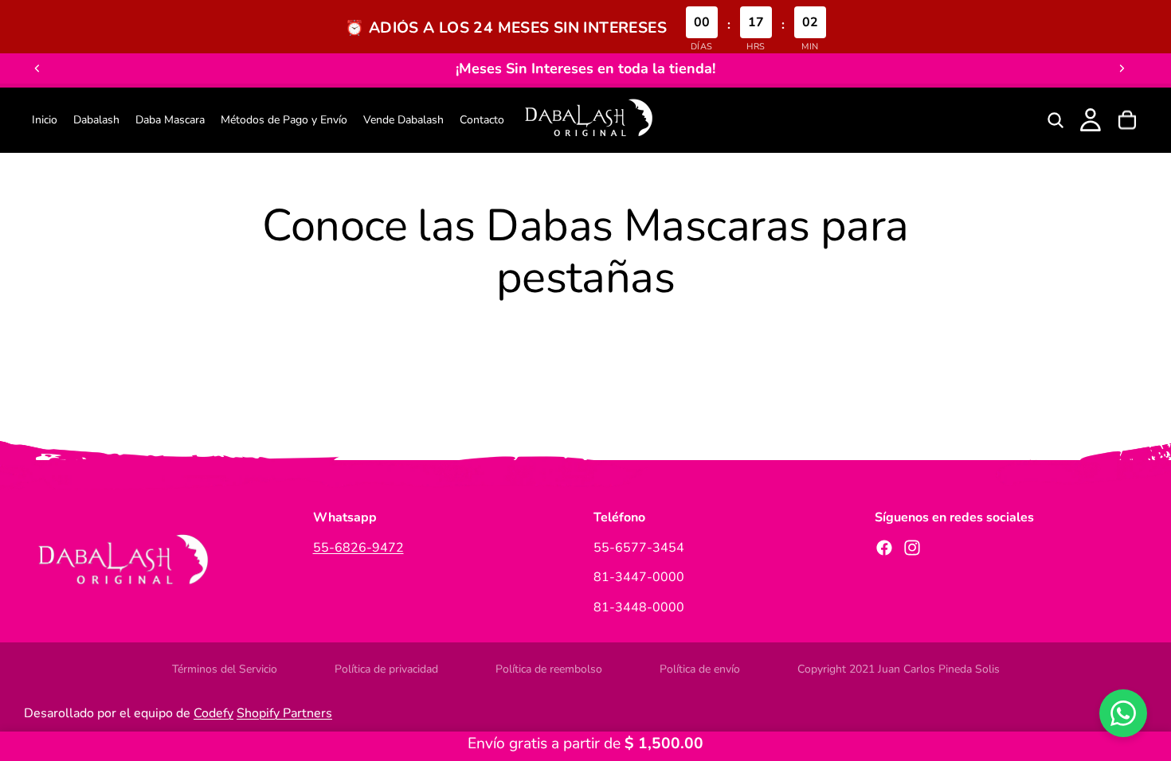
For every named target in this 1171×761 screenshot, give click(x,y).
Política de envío (700, 669)
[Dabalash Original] (587, 120)
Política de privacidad (386, 669)
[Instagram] (912, 547)
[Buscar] (1055, 120)
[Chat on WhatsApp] (1123, 713)
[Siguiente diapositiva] (1121, 68)
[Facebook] (884, 547)
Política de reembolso (548, 669)
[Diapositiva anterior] (37, 68)
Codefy (213, 713)
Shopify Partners (284, 713)
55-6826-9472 (358, 547)
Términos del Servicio (224, 669)
